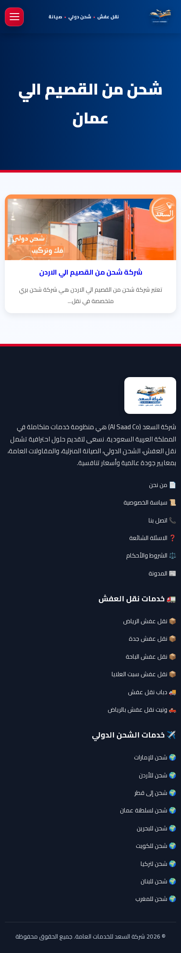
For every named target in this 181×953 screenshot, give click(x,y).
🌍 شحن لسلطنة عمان (148, 810)
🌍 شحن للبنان (158, 881)
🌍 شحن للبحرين (156, 828)
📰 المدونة (162, 573)
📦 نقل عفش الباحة (151, 656)
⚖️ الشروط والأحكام (151, 555)
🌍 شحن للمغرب (155, 898)
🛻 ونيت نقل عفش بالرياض (142, 709)
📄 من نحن (162, 485)
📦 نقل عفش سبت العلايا (144, 674)
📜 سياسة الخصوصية (149, 502)
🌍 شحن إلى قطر (155, 792)
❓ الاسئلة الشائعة (152, 538)
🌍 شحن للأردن (157, 775)
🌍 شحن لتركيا (158, 863)
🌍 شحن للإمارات (155, 757)
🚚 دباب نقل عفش (152, 692)
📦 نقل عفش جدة (152, 638)
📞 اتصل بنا (162, 520)
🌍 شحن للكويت (156, 845)
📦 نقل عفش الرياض (149, 621)
